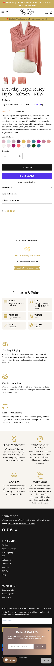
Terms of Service (9, 549)
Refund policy (7, 560)
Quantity (6, 151)
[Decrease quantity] (5, 156)
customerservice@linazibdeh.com (21, 523)
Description (7, 187)
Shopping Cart (8, 593)
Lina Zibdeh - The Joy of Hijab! (17, 657)
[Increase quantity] (20, 156)
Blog (4, 575)
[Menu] (3, 12)
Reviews (5, 567)
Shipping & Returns (10, 200)
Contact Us (6, 563)
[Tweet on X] (8, 211)
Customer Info (8, 590)
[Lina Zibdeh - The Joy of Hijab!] (27, 12)
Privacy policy (7, 552)
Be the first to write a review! (27, 268)
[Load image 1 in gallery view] (27, 48)
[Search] (8, 12)
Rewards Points (8, 597)
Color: (8, 137)
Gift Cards (6, 571)
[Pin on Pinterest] (14, 211)
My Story (5, 545)
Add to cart (27, 167)
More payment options (27, 182)
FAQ (3, 556)
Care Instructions (9, 194)
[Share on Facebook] (11, 211)
